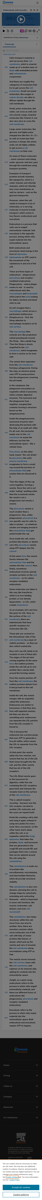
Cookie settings (12, 1177)
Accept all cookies (21, 1187)
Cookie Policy (14, 1180)
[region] (21, 1179)
